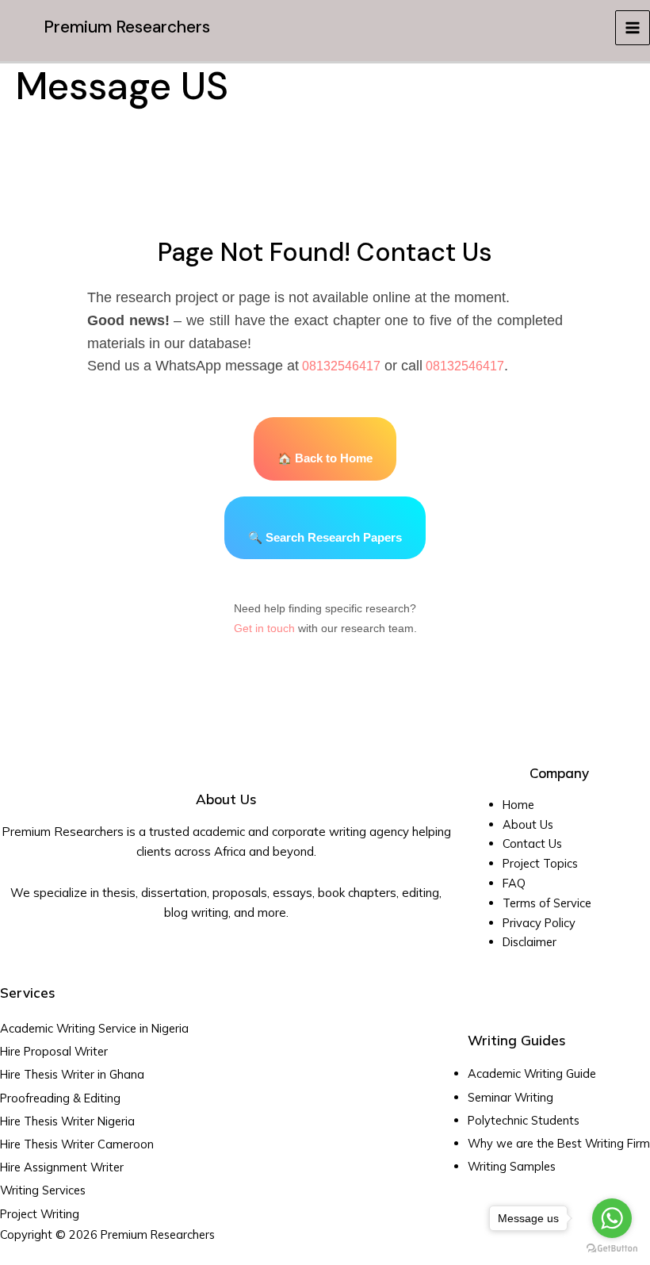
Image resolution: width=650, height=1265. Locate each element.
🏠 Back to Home (325, 458)
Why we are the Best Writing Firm (559, 1143)
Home (518, 804)
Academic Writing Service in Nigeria (96, 1028)
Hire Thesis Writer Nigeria (67, 1121)
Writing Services (43, 1190)
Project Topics (542, 863)
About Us (528, 824)
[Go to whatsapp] (612, 1218)
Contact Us (532, 843)
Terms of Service (547, 902)
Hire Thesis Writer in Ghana (72, 1074)
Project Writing (41, 1213)
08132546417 (339, 366)
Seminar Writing (510, 1097)
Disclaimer (529, 941)
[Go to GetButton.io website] (612, 1249)
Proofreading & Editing (60, 1098)
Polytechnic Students (523, 1120)
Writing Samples (512, 1166)
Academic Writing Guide (532, 1073)
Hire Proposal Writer (54, 1051)
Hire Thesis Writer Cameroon (77, 1144)
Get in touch (264, 628)
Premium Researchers (127, 27)
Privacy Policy (539, 922)
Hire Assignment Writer (62, 1167)
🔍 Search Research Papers (325, 537)
